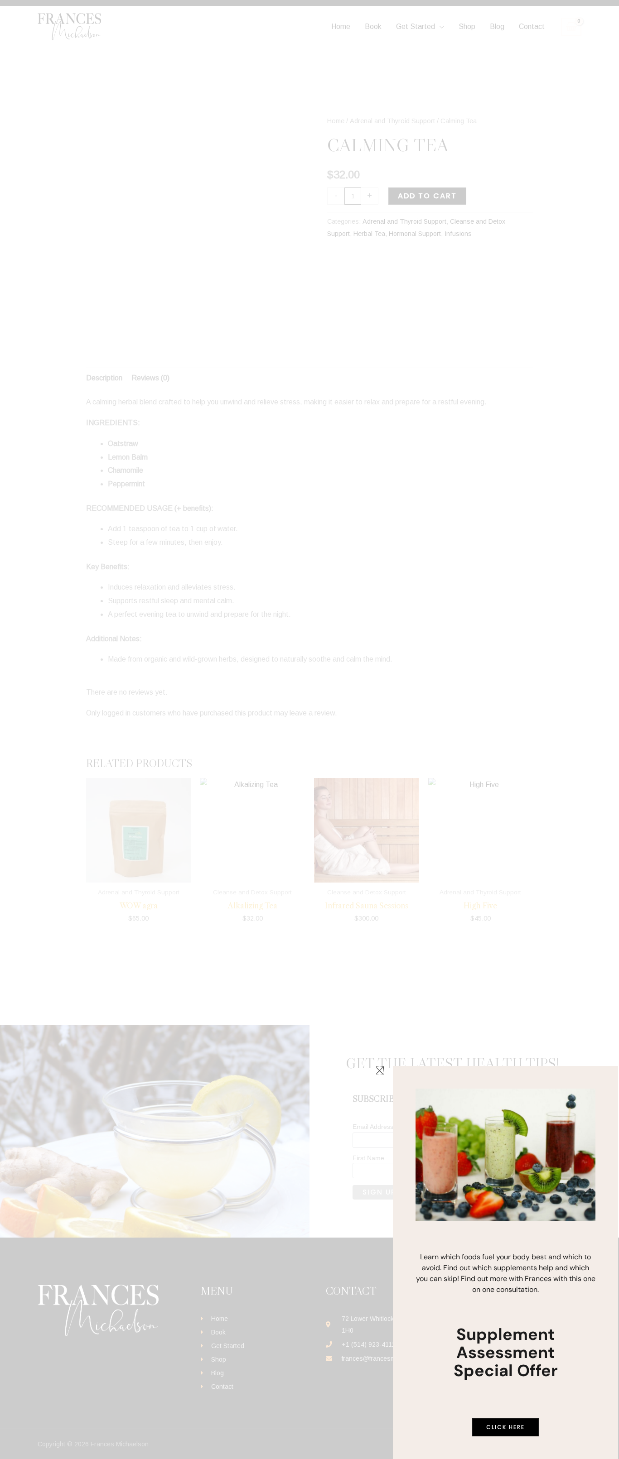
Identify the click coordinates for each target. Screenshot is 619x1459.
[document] (309, 729)
